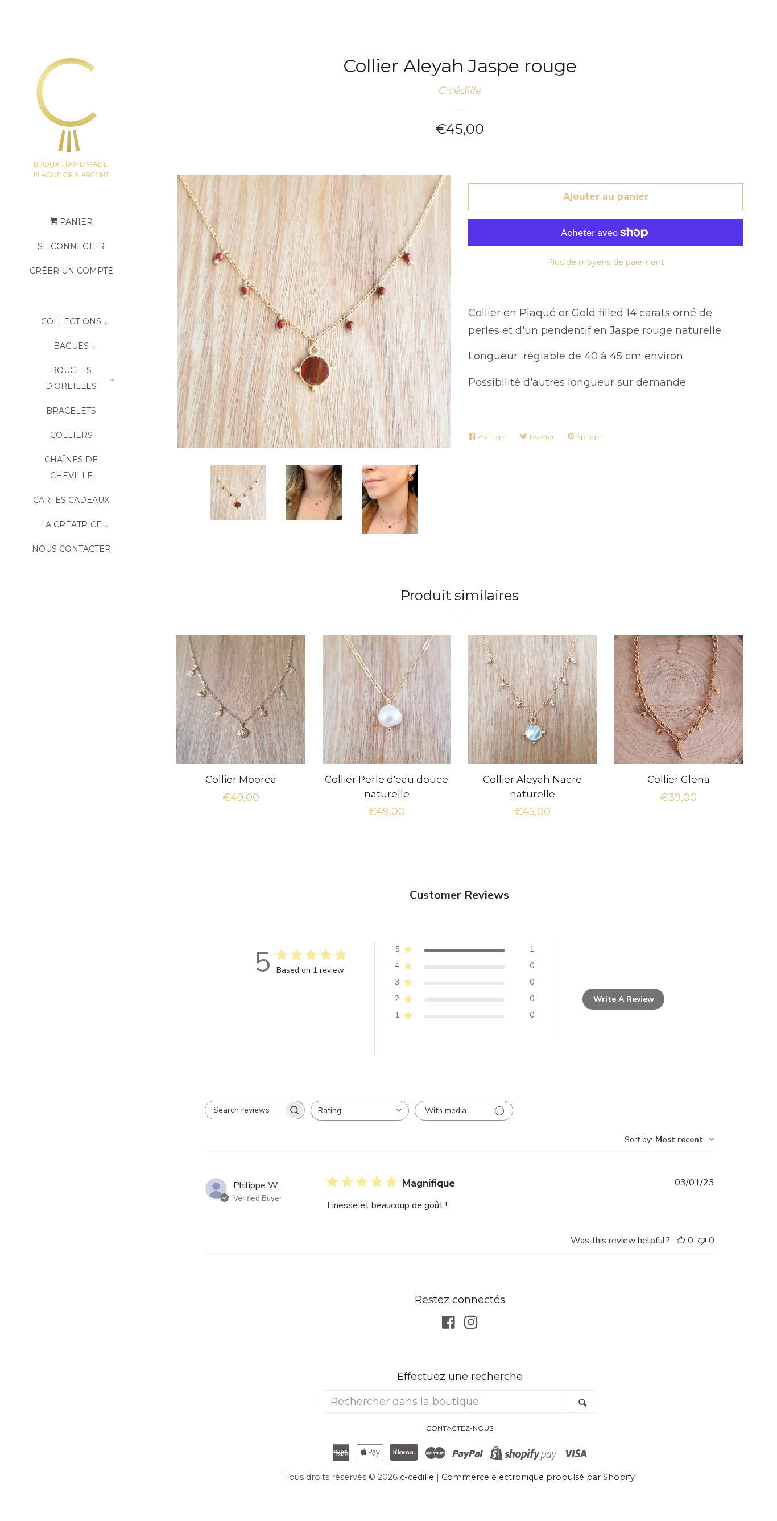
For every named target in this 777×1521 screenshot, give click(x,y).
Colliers (71, 435)
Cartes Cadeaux (71, 500)
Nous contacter (71, 549)
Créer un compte (71, 271)
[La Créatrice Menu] (106, 527)
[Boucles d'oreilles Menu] (112, 381)
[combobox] (360, 1111)
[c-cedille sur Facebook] (448, 1324)
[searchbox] (244, 1110)
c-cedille (417, 1477)
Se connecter (71, 246)
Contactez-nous (459, 1428)
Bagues (71, 346)
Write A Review (623, 999)
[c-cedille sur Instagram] (471, 1324)
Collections (71, 321)
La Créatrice (71, 524)
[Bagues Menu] (93, 348)
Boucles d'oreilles (71, 378)
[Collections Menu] (105, 324)
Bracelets (71, 411)
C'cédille (459, 90)
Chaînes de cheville (71, 467)
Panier (75, 222)
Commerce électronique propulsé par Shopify (538, 1477)
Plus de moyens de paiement (605, 262)
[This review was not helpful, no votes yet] (702, 1240)
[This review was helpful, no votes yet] (681, 1240)
